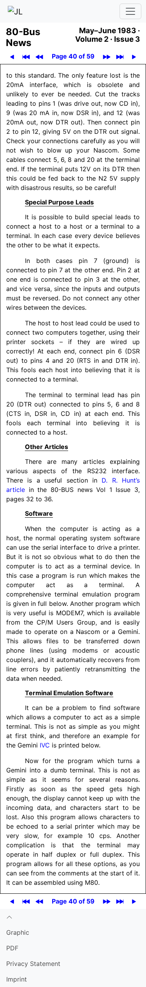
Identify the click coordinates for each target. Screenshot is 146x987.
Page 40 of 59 (73, 56)
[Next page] (134, 56)
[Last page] (120, 56)
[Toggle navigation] (130, 11)
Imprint (16, 979)
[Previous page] (12, 56)
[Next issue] (107, 56)
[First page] (26, 56)
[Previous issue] (39, 56)
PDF (12, 948)
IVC (45, 745)
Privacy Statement (33, 963)
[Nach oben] (73, 917)
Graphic (17, 932)
